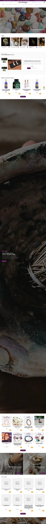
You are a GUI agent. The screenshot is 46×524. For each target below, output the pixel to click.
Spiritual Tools (25, 4)
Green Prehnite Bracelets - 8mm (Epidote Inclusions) (18, 426)
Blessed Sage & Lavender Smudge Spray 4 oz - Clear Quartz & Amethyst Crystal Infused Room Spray (6, 90)
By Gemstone (15, 4)
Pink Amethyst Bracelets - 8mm (7, 426)
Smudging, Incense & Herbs (38, 4)
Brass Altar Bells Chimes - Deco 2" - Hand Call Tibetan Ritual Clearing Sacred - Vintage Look (39, 506)
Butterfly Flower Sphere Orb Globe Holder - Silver (17, 505)
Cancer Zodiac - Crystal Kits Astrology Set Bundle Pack (39, 443)
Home (3, 4)
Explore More (22, 513)
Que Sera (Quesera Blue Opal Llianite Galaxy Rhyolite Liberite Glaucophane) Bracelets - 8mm (28, 427)
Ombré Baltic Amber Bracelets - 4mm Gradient (17, 489)
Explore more (22, 450)
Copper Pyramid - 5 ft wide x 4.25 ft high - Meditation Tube (39, 426)
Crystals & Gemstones (8, 4)
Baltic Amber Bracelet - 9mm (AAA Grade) (6, 443)
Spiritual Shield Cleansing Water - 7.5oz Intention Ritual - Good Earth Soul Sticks (26, 90)
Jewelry (20, 4)
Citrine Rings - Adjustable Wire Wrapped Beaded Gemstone (40, 489)
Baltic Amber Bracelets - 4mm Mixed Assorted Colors (6, 489)
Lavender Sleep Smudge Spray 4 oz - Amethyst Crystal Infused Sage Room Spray (37, 90)
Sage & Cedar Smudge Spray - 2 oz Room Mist (16, 89)
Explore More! (22, 96)
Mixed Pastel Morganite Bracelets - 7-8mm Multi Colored (6, 505)
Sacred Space (31, 4)
